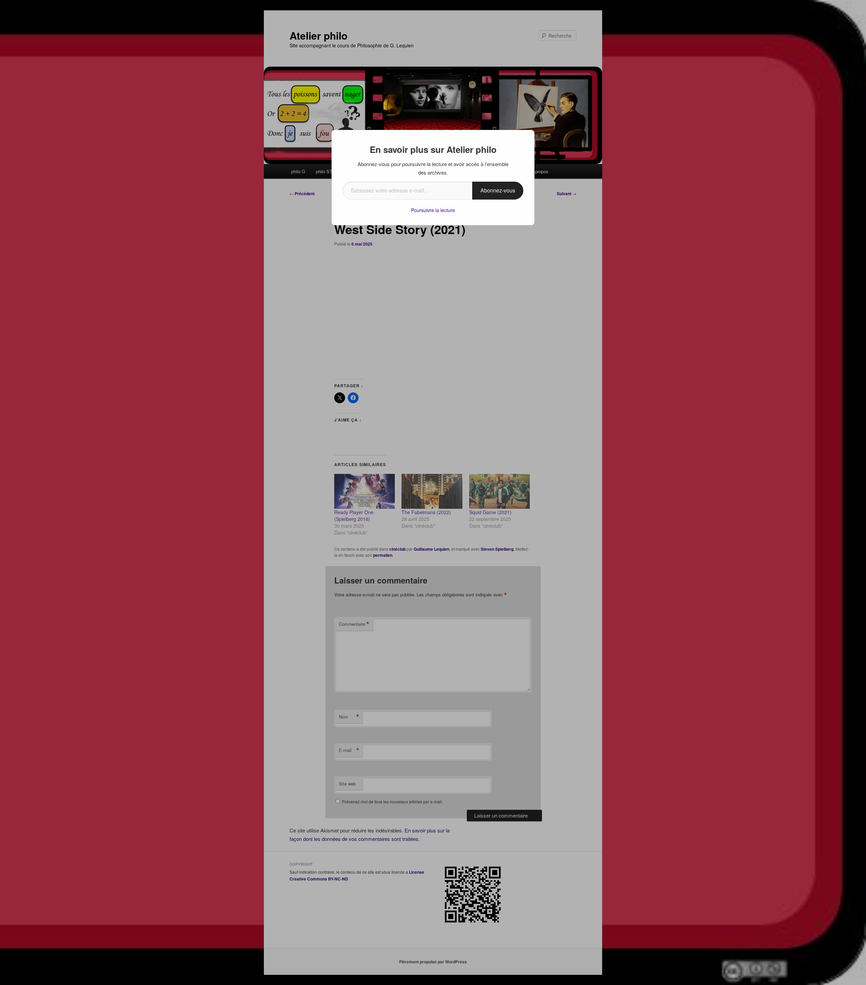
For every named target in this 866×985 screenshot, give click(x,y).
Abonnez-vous (497, 190)
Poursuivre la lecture (433, 210)
